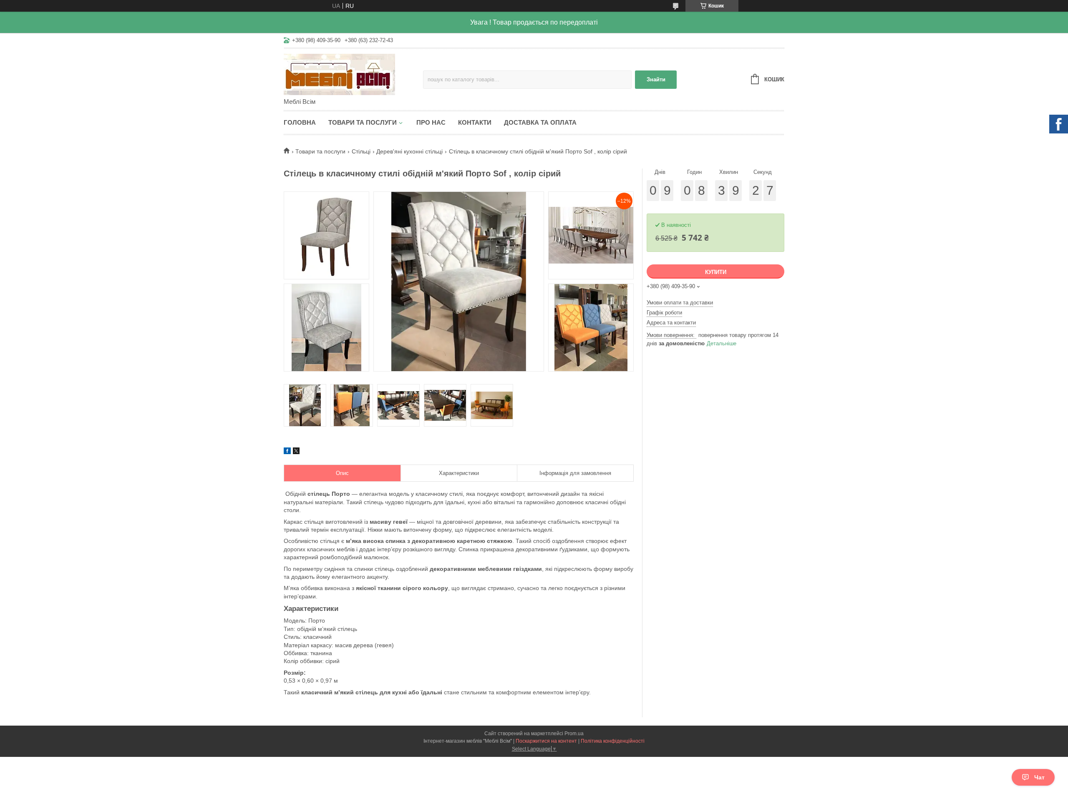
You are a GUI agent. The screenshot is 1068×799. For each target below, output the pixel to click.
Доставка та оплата (540, 122)
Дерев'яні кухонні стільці (409, 151)
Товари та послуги (362, 122)
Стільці (361, 151)
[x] (296, 452)
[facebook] (287, 452)
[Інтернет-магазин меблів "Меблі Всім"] (353, 74)
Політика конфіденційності (613, 741)
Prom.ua (574, 733)
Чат (1039, 777)
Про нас (431, 122)
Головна (300, 122)
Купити (715, 272)
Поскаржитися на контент (546, 741)
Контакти (474, 122)
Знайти (656, 79)
